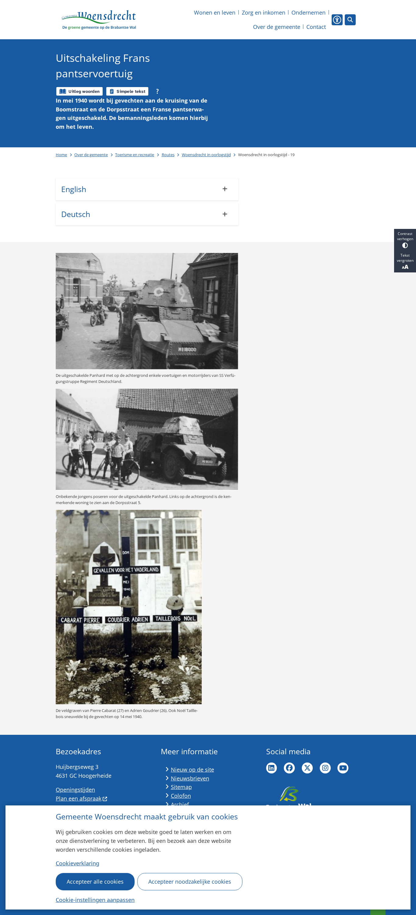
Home (61, 154)
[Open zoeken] (350, 19)
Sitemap (181, 787)
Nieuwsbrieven (190, 778)
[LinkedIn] (271, 767)
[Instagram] (325, 767)
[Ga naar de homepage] (98, 20)
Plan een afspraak (78, 798)
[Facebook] (289, 767)
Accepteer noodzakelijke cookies (189, 881)
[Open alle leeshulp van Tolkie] (157, 91)
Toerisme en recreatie (134, 154)
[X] (307, 767)
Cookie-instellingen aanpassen (95, 899)
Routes (168, 154)
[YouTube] (342, 767)
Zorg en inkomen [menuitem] (263, 12)
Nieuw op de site (192, 769)
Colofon (181, 795)
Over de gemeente (91, 154)
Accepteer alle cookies (95, 881)
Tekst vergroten (405, 258)
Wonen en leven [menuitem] (214, 12)
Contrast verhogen (405, 236)
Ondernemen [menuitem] (308, 12)
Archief (180, 804)
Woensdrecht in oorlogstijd (206, 154)
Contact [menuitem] (316, 26)
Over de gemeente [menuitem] (276, 26)
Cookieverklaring (77, 863)
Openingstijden (75, 789)
